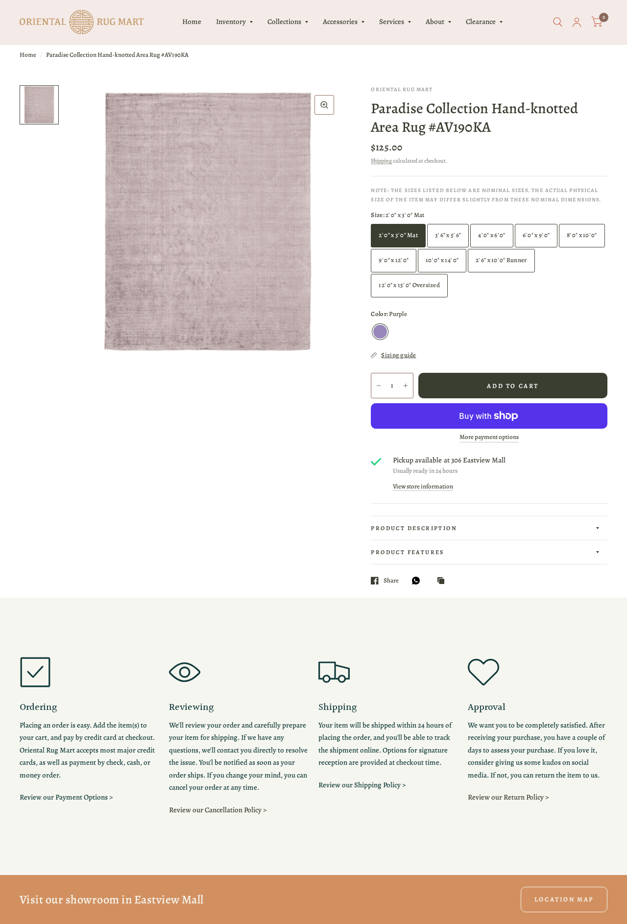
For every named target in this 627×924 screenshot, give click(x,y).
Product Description (414, 528)
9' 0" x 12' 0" (394, 260)
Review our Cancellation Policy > (217, 810)
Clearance (481, 21)
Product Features (407, 552)
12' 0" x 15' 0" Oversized (409, 285)
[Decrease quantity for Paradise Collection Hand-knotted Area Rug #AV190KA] (378, 385)
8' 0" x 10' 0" (582, 235)
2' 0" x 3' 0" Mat (398, 235)
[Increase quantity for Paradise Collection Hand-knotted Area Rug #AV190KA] (405, 385)
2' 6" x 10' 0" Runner (501, 260)
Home (191, 21)
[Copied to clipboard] (443, 581)
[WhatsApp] (418, 580)
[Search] (557, 22)
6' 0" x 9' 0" (536, 235)
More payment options (489, 437)
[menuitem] (192, 22)
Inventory (231, 21)
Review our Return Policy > (508, 797)
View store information (423, 486)
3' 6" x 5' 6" (448, 235)
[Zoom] (324, 105)
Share (391, 580)
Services (391, 21)
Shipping (381, 161)
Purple (380, 331)
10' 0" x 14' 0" (442, 260)
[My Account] (576, 22)
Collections (284, 21)
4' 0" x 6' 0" (491, 235)
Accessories (340, 21)
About (435, 21)
